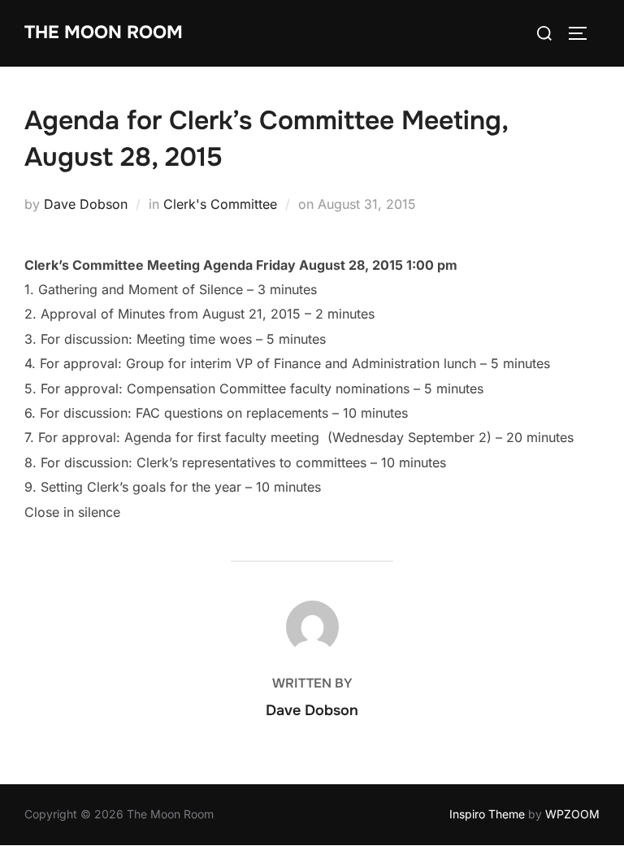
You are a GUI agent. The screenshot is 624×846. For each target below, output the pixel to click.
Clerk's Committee (220, 204)
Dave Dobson (86, 204)
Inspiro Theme (487, 814)
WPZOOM (572, 814)
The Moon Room (103, 32)
